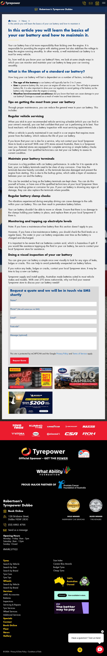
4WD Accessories (11, 594)
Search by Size (10, 567)
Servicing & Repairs (12, 604)
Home (13, 21)
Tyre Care (7, 574)
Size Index (58, 560)
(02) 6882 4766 (16, 524)
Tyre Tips (7, 577)
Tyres (6, 560)
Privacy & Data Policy (18, 652)
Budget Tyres (58, 567)
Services (7, 591)
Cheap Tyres (58, 570)
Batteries (7, 598)
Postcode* (14, 326)
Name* (13, 300)
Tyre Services (9, 608)
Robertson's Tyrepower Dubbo (56, 9)
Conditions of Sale (34, 652)
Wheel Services (10, 611)
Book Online (10, 625)
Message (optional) (18, 335)
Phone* (25, 309)
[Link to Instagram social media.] (79, 649)
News (6, 632)
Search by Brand (10, 570)
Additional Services (11, 615)
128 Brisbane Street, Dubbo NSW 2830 (18, 518)
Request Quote (19, 360)
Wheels (7, 581)
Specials (7, 618)
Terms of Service (80, 353)
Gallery (7, 635)
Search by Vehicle (11, 564)
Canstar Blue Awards (62, 563)
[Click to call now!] (84, 3)
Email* (13, 317)
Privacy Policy (62, 353)
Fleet (5, 628)
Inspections (8, 601)
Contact (7, 621)
